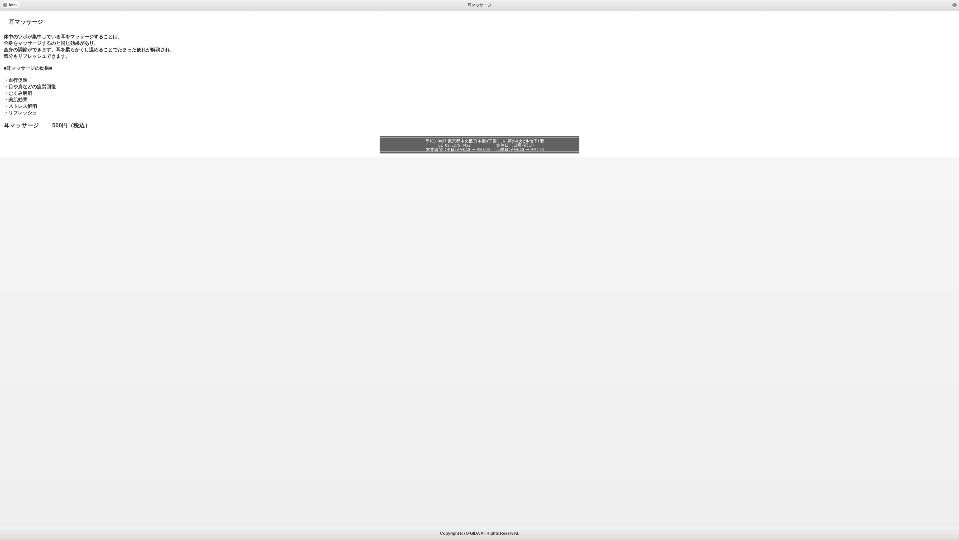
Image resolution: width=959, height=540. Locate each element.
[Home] (954, 5)
